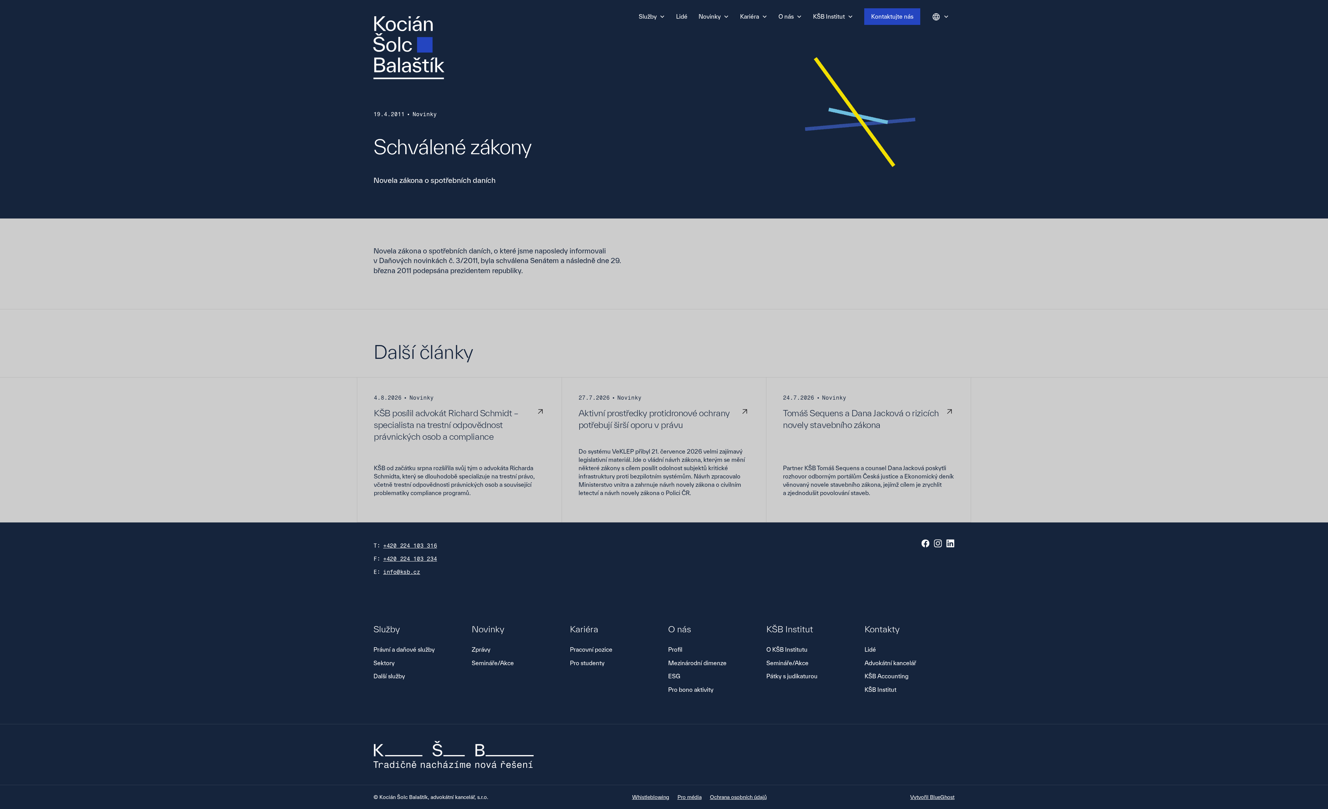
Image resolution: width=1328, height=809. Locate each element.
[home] (409, 47)
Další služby (389, 676)
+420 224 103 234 (410, 559)
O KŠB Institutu (787, 649)
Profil (675, 649)
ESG (674, 676)
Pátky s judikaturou (792, 676)
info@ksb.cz (401, 572)
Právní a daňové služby (404, 649)
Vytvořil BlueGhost (932, 797)
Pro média (689, 797)
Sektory (384, 663)
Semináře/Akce (493, 663)
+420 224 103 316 (410, 545)
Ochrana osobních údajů (738, 797)
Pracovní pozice (591, 649)
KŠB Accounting (887, 676)
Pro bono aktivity (690, 689)
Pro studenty (587, 663)
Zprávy (481, 649)
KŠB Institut (880, 689)
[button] (652, 17)
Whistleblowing (650, 797)
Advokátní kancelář (890, 663)
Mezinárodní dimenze (697, 663)
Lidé (682, 16)
